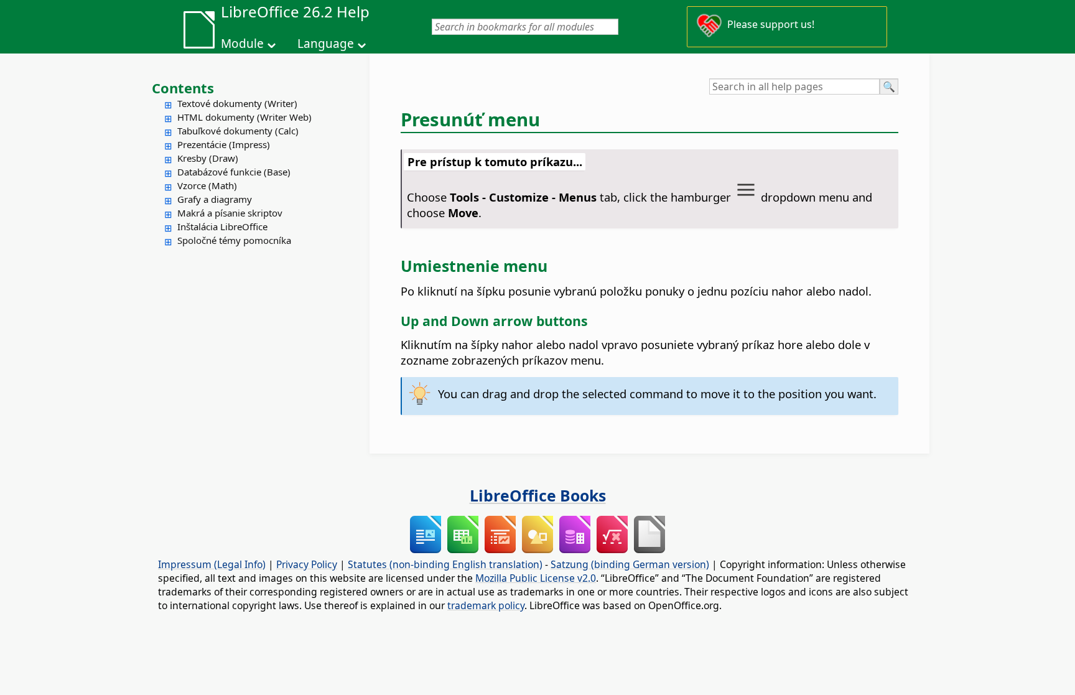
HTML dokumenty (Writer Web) (244, 117)
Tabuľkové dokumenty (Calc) (238, 130)
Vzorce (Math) (207, 185)
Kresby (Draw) (207, 158)
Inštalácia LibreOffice (222, 226)
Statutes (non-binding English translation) (445, 564)
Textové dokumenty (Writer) (237, 103)
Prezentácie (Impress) (223, 144)
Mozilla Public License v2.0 (535, 578)
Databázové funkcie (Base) (234, 172)
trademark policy (485, 605)
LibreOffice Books (538, 495)
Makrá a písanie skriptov (229, 213)
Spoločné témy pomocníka (234, 240)
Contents (183, 87)
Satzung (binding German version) (630, 564)
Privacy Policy (306, 564)
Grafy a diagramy (214, 199)
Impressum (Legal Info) (212, 564)
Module (242, 43)
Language (325, 43)
